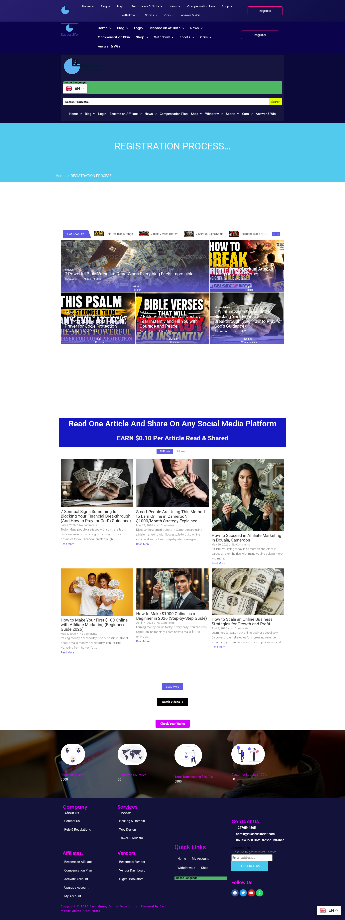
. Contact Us (71, 821)
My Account (200, 859)
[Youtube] (251, 892)
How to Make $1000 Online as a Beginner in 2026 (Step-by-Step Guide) (171, 616)
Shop (140, 37)
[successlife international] (65, 10)
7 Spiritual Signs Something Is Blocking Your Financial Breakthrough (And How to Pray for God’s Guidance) (248, 319)
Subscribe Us (249, 866)
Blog (120, 28)
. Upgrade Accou (74, 887)
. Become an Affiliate (77, 862)
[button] (104, 28)
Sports (184, 37)
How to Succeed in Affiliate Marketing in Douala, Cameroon (246, 538)
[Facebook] (235, 892)
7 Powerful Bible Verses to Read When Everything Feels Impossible (129, 274)
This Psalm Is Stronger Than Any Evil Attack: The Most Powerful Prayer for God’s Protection (96, 321)
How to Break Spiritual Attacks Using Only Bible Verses (243, 271)
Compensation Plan (114, 37)
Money (218, 307)
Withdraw (162, 37)
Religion (69, 269)
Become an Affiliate (164, 28)
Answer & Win (109, 46)
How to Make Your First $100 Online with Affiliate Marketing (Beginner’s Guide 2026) (94, 625)
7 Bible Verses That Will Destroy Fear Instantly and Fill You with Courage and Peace (170, 321)
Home (102, 28)
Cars (204, 37)
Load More (172, 686)
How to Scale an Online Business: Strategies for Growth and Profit (243, 621)
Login (138, 28)
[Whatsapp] (259, 892)
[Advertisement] (172, 376)
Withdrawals (186, 868)
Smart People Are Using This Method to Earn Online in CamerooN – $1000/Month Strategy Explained (170, 516)
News (194, 28)
